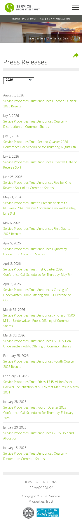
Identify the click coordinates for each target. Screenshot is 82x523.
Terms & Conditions (41, 482)
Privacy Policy (41, 487)
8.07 (49, 18)
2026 (9, 80)
